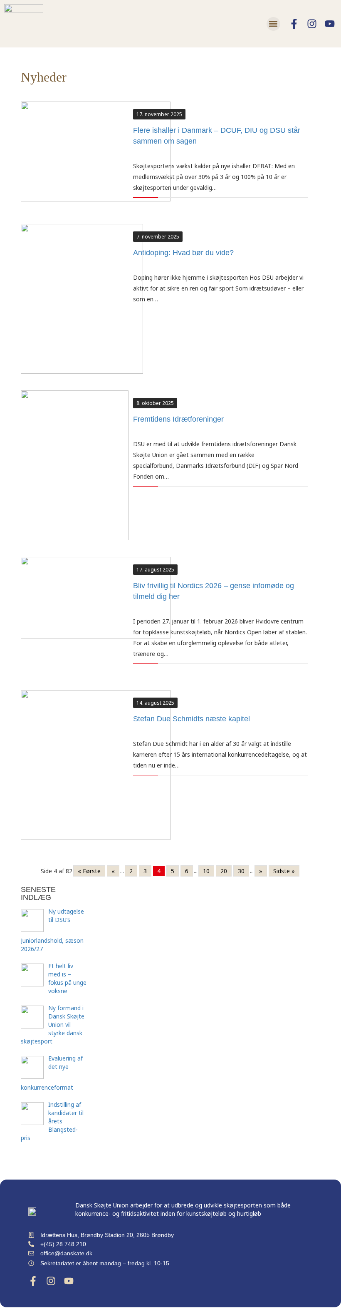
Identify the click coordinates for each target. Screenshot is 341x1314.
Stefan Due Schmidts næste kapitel (191, 719)
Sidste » (284, 871)
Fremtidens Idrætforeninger (178, 419)
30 (241, 871)
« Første (89, 871)
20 (223, 871)
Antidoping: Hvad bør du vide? (183, 252)
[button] (273, 24)
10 (206, 871)
